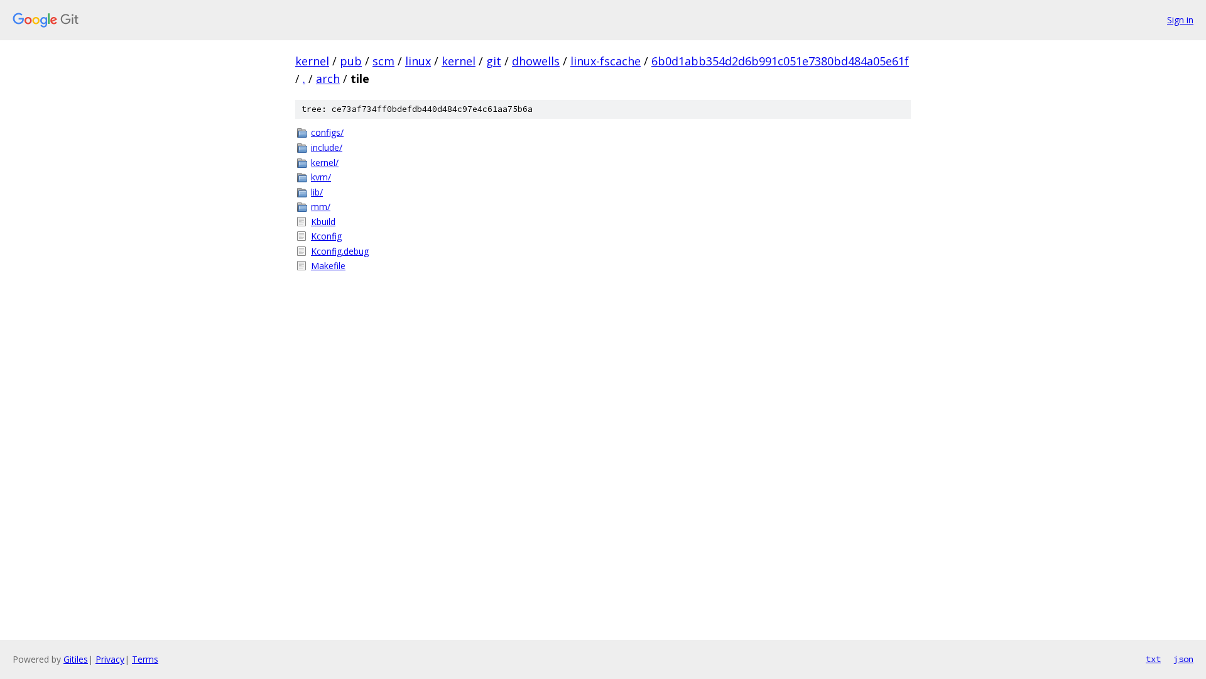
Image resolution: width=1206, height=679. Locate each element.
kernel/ (325, 162)
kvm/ (321, 177)
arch (328, 78)
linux (418, 61)
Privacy (109, 659)
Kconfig (326, 236)
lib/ (317, 192)
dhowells (536, 61)
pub (351, 61)
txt (1153, 659)
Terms (145, 659)
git (493, 61)
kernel (312, 61)
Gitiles (75, 659)
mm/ (320, 207)
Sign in (1180, 20)
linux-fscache (605, 61)
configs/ (327, 132)
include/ (326, 147)
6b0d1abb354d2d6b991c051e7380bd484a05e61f (780, 61)
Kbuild (323, 222)
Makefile (328, 266)
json (1183, 659)
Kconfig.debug (340, 251)
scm (383, 61)
